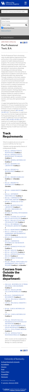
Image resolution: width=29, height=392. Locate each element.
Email (2, 369)
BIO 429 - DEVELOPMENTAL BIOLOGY (16, 237)
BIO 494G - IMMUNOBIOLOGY (13, 209)
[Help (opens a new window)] (26, 42)
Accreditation (5, 364)
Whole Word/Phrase (9, 28)
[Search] (26, 25)
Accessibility (4, 374)
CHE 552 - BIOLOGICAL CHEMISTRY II (15, 303)
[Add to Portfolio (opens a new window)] (21, 42)
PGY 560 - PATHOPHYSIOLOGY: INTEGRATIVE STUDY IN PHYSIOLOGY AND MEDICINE (16, 321)
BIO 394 (18, 110)
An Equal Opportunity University (10, 362)
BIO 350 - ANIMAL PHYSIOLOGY (14, 258)
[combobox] (14, 11)
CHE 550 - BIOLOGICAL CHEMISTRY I (15, 299)
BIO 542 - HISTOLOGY (11, 252)
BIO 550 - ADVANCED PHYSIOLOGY (15, 246)
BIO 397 (6, 112)
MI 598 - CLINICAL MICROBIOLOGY (15, 308)
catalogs (6, 389)
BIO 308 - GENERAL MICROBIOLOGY (15, 160)
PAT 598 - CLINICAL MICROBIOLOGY (15, 314)
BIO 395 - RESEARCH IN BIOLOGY (14, 177)
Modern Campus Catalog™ (17, 390)
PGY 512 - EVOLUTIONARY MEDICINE (15, 329)
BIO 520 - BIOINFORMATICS (13, 229)
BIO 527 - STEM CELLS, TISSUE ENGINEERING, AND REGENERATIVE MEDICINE (15, 233)
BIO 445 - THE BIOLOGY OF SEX (14, 201)
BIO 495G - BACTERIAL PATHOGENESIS (16, 213)
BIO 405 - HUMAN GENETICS (13, 190)
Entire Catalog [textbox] (6, 21)
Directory (3, 367)
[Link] (14, 359)
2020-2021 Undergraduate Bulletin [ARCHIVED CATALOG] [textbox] (15, 11)
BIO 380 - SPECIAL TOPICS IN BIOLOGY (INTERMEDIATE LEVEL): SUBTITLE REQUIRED (16, 263)
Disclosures (4, 377)
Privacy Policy (5, 372)
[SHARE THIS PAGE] (23, 42)
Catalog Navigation (8, 37)
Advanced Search (6, 31)
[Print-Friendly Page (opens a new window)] (25, 42)
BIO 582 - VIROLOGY (11, 250)
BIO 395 (14, 119)
